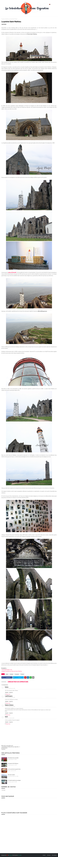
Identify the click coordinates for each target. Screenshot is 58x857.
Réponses (8, 694)
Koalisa (6, 687)
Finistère (6, 18)
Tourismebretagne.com (6, 669)
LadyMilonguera (8, 696)
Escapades (17, 674)
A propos (49, 855)
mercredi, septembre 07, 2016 (10, 688)
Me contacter (54, 855)
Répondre (6, 692)
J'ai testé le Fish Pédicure (13, 763)
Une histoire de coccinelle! (13, 757)
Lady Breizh (3, 24)
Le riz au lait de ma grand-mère (14, 769)
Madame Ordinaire (9, 705)
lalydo (6, 716)
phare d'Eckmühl (12, 272)
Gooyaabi (19, 855)
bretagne (11, 674)
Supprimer (11, 692)
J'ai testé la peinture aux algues (14, 780)
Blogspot (10, 855)
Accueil (2, 18)
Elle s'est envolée (11, 774)
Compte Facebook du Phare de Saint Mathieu (11, 671)
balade (7, 674)
